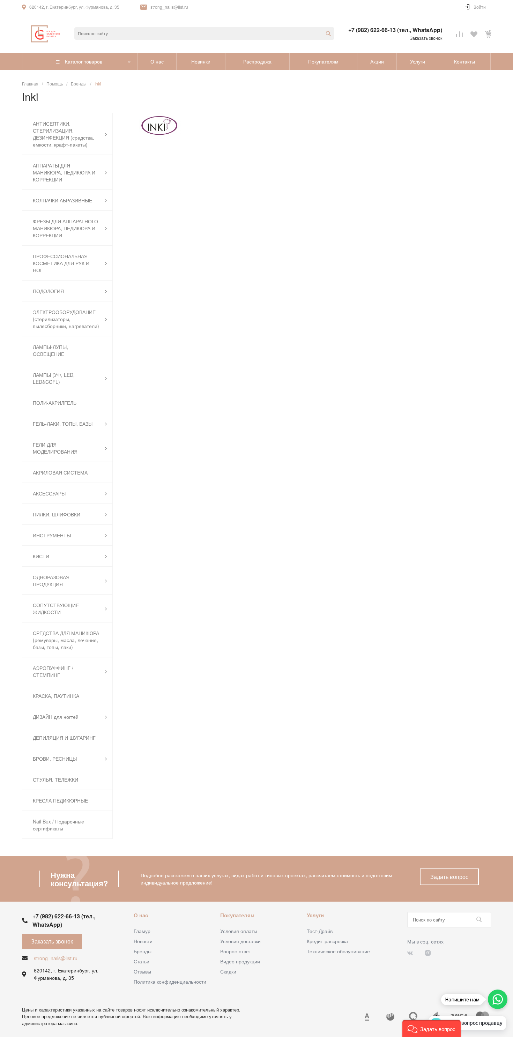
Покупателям (237, 915)
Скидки (228, 971)
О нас (141, 915)
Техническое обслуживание (338, 951)
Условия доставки (240, 941)
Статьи (141, 961)
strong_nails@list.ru (169, 7)
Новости (143, 941)
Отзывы (142, 971)
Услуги (315, 915)
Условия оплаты (238, 930)
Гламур (142, 930)
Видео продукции (240, 961)
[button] (431, 1028)
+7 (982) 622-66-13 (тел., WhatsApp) (395, 30)
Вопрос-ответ (235, 951)
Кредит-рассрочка (327, 941)
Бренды (142, 951)
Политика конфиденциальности (170, 981)
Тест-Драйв (320, 930)
